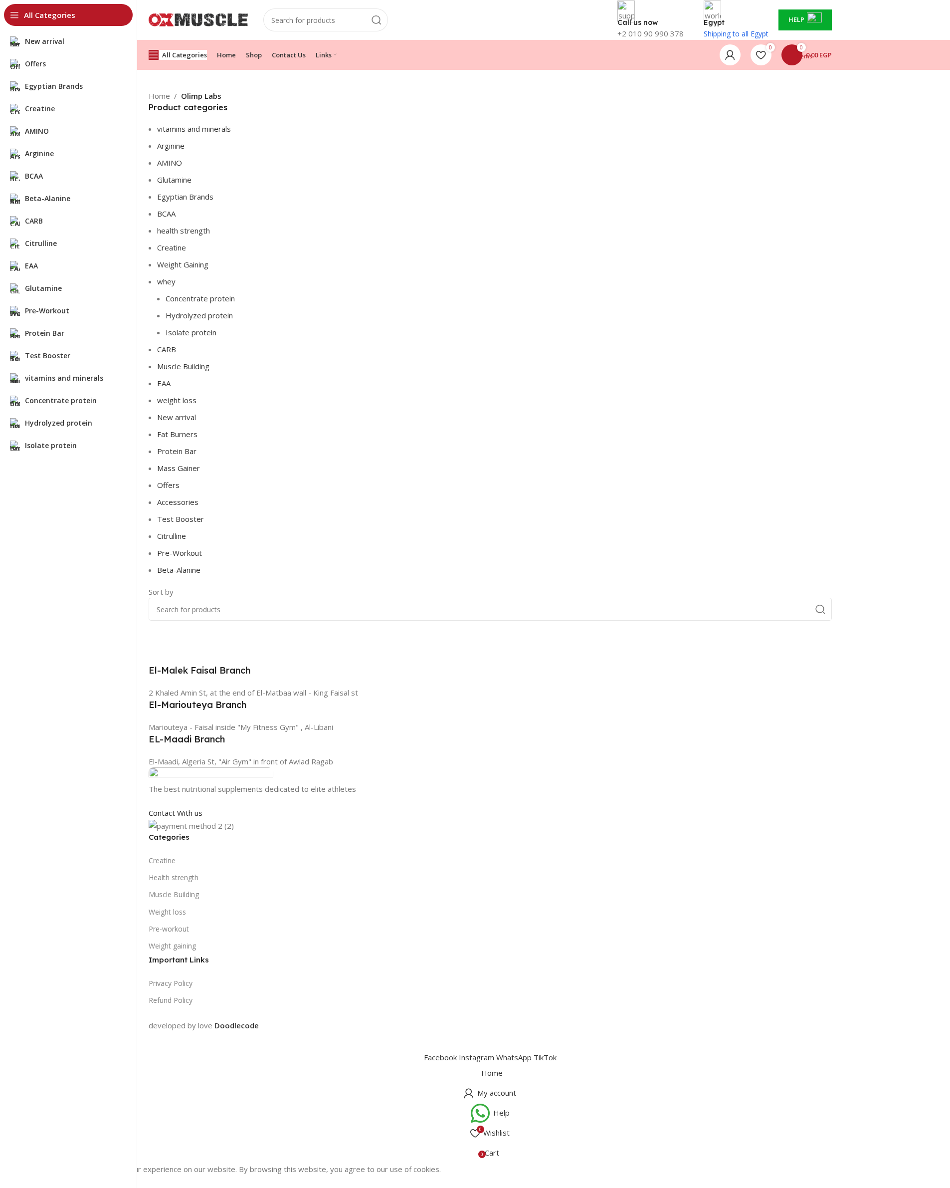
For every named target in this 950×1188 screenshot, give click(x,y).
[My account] (730, 55)
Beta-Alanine (178, 570)
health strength (183, 231)
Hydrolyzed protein (199, 315)
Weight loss (167, 912)
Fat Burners (177, 434)
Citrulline (171, 536)
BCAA (166, 214)
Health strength (173, 877)
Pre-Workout (179, 553)
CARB (166, 349)
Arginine (171, 146)
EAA (164, 383)
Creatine (171, 247)
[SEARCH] (376, 19)
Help (796, 19)
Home (159, 96)
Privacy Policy (170, 983)
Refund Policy (170, 1000)
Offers (168, 485)
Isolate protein (191, 332)
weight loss (176, 400)
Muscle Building (183, 366)
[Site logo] (198, 19)
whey (166, 281)
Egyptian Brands (185, 197)
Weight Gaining (182, 264)
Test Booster (180, 519)
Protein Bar (176, 451)
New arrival (176, 417)
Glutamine (174, 180)
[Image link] (211, 774)
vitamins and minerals (194, 129)
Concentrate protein (200, 298)
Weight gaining (172, 945)
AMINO (169, 163)
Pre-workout (169, 929)
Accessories (177, 502)
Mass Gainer (178, 468)
